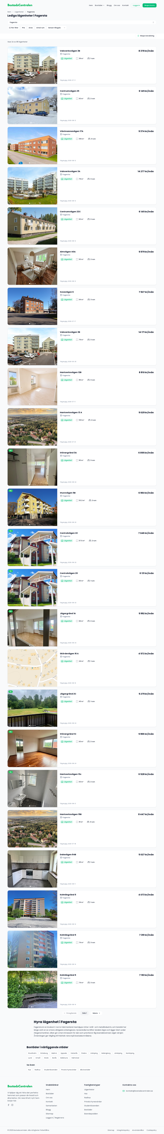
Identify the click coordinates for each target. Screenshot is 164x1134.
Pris (23, 28)
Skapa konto (149, 5)
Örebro (84, 1053)
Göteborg (44, 1053)
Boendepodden (91, 1113)
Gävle (46, 1058)
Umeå (38, 1058)
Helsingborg (105, 1053)
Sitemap (49, 1113)
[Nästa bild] (54, 65)
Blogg (109, 5)
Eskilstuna (64, 1058)
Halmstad (75, 1058)
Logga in (136, 5)
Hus (29, 1070)
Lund (30, 1058)
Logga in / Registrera (55, 1117)
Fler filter (14, 28)
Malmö (54, 1053)
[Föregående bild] (10, 65)
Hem (91, 5)
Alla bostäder (85, 1070)
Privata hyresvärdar (68, 1070)
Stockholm (32, 1053)
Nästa (95, 1013)
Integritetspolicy (123, 1130)
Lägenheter (19, 12)
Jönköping (118, 1053)
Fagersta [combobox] (13, 22)
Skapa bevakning (147, 36)
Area (31, 28)
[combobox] (57, 28)
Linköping (94, 1053)
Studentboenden (50, 1070)
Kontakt (125, 5)
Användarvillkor (138, 1130)
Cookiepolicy (152, 1130)
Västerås (74, 1053)
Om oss (117, 5)
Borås (54, 1058)
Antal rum (40, 28)
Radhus (37, 1070)
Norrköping (130, 1053)
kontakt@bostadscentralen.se (139, 1091)
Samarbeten (51, 1105)
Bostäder (99, 5)
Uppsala (64, 1053)
